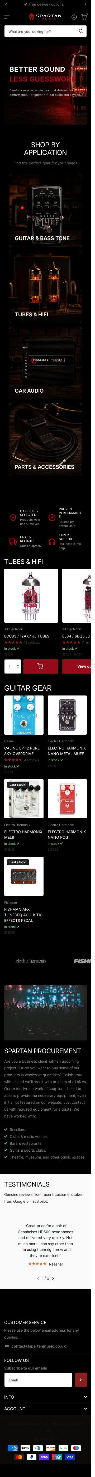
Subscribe (81, 1386)
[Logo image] (31, 961)
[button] (19, 661)
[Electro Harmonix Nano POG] (67, 799)
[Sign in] (74, 17)
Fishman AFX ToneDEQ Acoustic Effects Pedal (23, 915)
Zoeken (81, 31)
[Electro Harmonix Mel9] (24, 799)
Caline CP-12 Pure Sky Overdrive (22, 751)
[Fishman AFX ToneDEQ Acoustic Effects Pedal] (24, 876)
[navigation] (6, 4)
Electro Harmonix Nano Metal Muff (67, 751)
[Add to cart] (40, 666)
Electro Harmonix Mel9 (23, 834)
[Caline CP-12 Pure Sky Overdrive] (24, 715)
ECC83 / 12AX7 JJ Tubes (26, 636)
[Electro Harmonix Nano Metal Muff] (67, 715)
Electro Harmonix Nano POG (67, 834)
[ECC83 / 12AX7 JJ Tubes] (31, 596)
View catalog (7, 17)
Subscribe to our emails (25, 1374)
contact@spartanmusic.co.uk (39, 1352)
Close (45, 1402)
